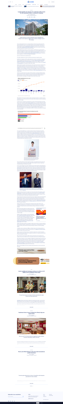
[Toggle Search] (12, 2)
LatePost (39, 220)
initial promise (19, 167)
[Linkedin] (33, 17)
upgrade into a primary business (40, 229)
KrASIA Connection (32, 14)
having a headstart (30, 102)
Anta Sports (19, 300)
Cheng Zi (33, 354)
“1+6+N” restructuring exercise (37, 70)
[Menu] (8, 2)
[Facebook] (29, 17)
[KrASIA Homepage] (31, 2)
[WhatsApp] (34, 17)
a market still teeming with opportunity (24, 215)
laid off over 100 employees (35, 51)
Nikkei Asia (32, 315)
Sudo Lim (33, 392)
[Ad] (31, 261)
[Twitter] (31, 17)
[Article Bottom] (31, 251)
